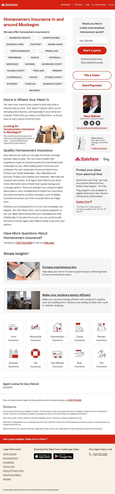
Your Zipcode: (86, 40)
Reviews (79, 5)
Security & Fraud (10, 458)
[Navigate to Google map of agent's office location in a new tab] (98, 123)
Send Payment (92, 85)
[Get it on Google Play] (63, 456)
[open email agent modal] (92, 123)
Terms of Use (9, 467)
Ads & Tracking (9, 454)
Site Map (7, 479)
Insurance (66, 5)
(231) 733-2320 (100, 5)
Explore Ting (82, 202)
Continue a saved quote (91, 59)
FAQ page (49, 243)
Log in (111, 5)
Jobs (87, 5)
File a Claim (92, 75)
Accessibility (8, 462)
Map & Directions (100, 148)
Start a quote (92, 50)
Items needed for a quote (92, 62)
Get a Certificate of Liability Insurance (92, 128)
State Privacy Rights (12, 475)
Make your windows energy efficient (66, 294)
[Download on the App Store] (43, 456)
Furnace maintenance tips (59, 267)
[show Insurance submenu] (72, 4)
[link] (9, 4)
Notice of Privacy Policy (13, 471)
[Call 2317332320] (86, 123)
